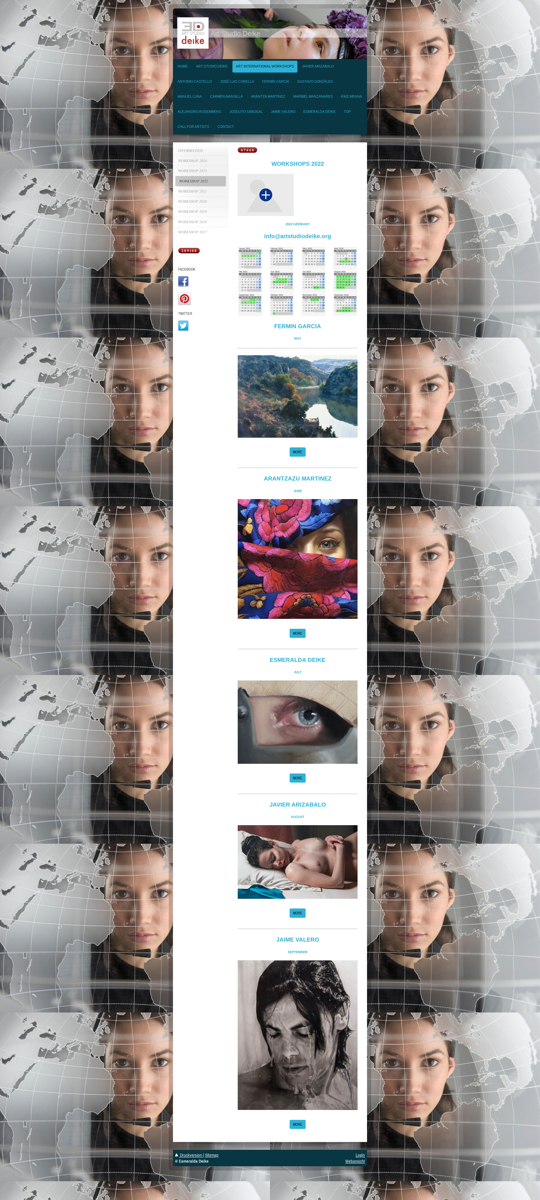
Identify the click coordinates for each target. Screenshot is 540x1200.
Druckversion (191, 1155)
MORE (297, 452)
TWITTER (185, 313)
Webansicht (355, 1161)
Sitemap (212, 1155)
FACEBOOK (186, 269)
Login (360, 1155)
